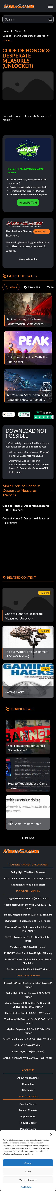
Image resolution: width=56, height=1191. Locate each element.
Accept (28, 1162)
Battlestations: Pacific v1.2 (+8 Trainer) (28, 969)
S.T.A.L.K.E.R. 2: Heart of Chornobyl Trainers (28, 878)
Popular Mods (28, 1116)
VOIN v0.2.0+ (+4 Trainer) (28, 1045)
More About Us (28, 259)
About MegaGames (28, 1077)
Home (5, 31)
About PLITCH (28, 202)
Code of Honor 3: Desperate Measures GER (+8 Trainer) (29, 468)
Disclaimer (28, 1090)
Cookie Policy (26, 1187)
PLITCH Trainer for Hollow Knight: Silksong (28, 953)
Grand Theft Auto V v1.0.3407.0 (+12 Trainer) (28, 1057)
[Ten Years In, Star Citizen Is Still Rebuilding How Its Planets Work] (28, 385)
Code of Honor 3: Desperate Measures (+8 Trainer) (25, 520)
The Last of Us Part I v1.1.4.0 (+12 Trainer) (28, 1012)
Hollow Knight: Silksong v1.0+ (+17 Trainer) (28, 914)
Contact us (28, 1083)
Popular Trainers (28, 1110)
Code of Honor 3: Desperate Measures (23, 35)
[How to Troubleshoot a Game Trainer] (28, 774)
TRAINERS (34, 287)
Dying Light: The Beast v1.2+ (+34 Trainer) (28, 920)
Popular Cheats (28, 1122)
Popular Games (28, 1103)
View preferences (28, 1180)
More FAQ (28, 837)
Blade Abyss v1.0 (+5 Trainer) (28, 1051)
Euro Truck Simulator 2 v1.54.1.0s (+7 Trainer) (28, 1038)
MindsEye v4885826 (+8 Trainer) (28, 946)
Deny (28, 1171)
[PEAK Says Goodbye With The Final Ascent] (28, 347)
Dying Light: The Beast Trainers (28, 872)
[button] (51, 1134)
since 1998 (41, 231)
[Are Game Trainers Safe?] (28, 812)
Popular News (28, 1128)
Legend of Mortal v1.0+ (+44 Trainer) (28, 898)
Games (18, 31)
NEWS (13, 287)
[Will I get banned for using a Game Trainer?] (28, 736)
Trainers (7, 40)
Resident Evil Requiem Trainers (28, 884)
